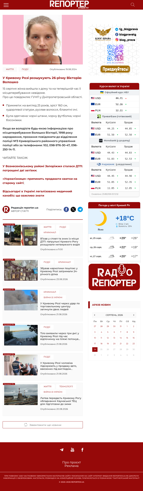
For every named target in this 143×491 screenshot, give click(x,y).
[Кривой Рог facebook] (82, 450)
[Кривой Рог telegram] (62, 450)
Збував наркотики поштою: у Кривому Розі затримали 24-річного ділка (59, 271)
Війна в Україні (53, 297)
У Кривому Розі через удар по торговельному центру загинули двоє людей (60, 306)
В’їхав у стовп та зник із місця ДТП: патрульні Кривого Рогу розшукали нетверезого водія (60, 241)
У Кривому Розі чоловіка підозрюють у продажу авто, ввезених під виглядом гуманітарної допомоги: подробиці (58, 366)
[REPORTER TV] (72, 450)
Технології (66, 386)
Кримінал (50, 232)
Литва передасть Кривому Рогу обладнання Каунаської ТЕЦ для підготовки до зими (60, 401)
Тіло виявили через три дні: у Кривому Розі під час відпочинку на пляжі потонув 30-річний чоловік (59, 336)
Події (25, 69)
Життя (10, 69)
